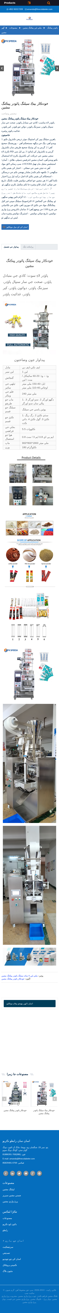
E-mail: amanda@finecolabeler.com (19, 1158)
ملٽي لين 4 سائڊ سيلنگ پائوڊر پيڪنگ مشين (19, 976)
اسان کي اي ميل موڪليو (17, 227)
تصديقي (6, 1253)
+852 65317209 (16, 9)
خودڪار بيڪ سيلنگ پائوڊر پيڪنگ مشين (44, 1111)
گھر (2, 28)
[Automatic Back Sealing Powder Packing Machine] (44, 1093)
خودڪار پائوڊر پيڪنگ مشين (12, 979)
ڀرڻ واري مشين (10, 1201)
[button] (57, 68)
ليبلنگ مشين (8, 1189)
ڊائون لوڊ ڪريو (10, 1224)
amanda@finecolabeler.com (39, 9)
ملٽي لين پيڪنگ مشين (32, 28)
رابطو (5, 1230)
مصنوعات (13, 28)
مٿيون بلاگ (8, 1271)
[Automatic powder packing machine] (16, 1093)
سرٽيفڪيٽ (8, 1247)
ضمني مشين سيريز (12, 1195)
